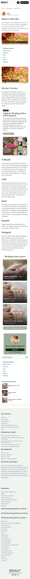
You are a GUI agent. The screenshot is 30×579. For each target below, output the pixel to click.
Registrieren (15, 349)
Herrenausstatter (5, 535)
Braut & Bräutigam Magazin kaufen (9, 425)
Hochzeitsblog (4, 419)
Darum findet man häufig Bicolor (17, 94)
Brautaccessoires (5, 525)
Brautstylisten (4, 529)
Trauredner (3, 560)
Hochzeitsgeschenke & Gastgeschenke (10, 545)
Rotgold (5, 59)
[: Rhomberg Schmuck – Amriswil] (15, 314)
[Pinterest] (15, 575)
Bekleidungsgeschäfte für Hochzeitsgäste (10, 523)
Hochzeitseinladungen (6, 541)
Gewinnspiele (4, 423)
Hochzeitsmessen (5, 421)
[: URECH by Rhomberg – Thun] (15, 270)
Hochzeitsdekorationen (6, 539)
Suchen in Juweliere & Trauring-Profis (15, 328)
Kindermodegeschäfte (6, 554)
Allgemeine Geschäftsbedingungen (9, 499)
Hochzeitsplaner (5, 549)
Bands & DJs (4, 521)
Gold (4, 55)
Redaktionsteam (5, 503)
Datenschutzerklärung (6, 497)
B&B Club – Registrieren (6, 454)
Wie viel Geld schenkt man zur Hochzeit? (10, 444)
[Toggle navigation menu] (18, 2)
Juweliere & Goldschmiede (7, 552)
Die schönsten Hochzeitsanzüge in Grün (10, 435)
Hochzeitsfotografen (5, 543)
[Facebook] (13, 575)
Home (2, 429)
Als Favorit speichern (7, 357)
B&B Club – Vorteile (5, 456)
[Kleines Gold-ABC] (4, 2)
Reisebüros (3, 556)
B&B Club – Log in (5, 453)
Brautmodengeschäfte (6, 527)
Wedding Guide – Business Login (8, 492)
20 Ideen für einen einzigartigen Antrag (10, 446)
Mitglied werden (24, 2)
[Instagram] (18, 575)
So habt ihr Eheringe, (21, 102)
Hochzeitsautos (4, 537)
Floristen (3, 533)
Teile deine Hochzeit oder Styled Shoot (10, 427)
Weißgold (5, 62)
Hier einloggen (18, 352)
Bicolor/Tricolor (7, 50)
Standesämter (4, 558)
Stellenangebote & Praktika (7, 495)
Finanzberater (4, 531)
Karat (4, 57)
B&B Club (3, 417)
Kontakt (3, 493)
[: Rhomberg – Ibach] (15, 292)
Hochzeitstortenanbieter (6, 550)
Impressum (3, 505)
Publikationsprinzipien (6, 501)
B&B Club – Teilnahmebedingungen (9, 458)
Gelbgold (5, 53)
